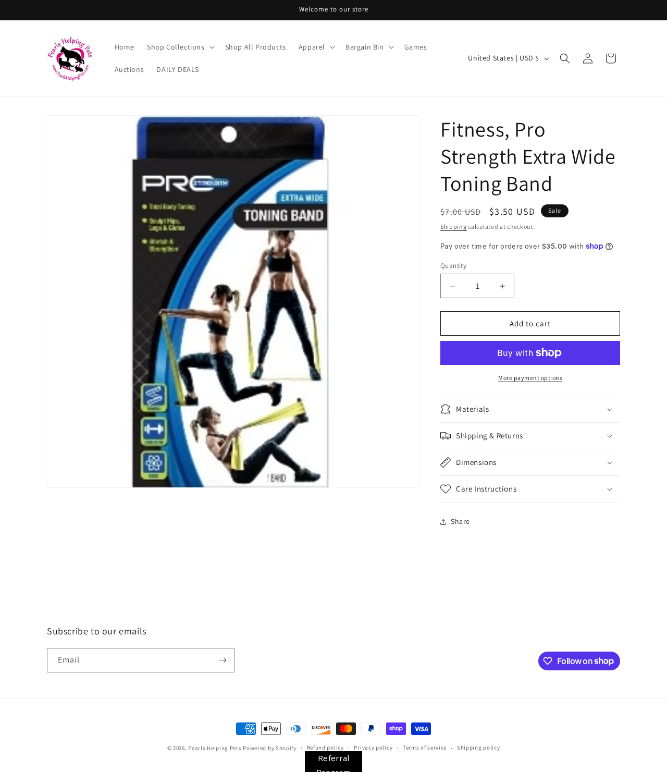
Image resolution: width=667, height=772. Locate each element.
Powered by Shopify (270, 748)
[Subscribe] (222, 660)
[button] (180, 47)
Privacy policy (373, 747)
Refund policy (325, 747)
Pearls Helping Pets (214, 748)
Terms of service (425, 747)
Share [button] (460, 521)
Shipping (453, 226)
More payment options (530, 378)
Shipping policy (478, 747)
